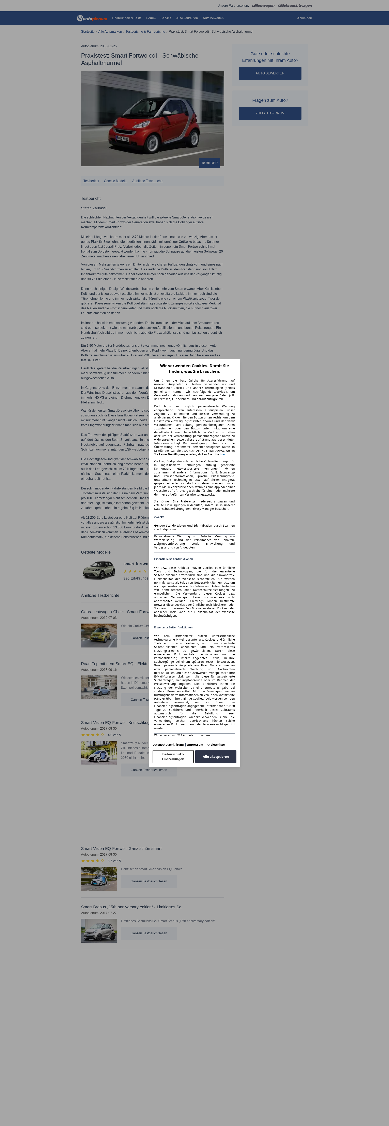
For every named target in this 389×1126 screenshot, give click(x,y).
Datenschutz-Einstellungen (173, 756)
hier (222, 454)
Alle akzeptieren (216, 756)
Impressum (195, 744)
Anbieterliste (216, 744)
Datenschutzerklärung (168, 744)
